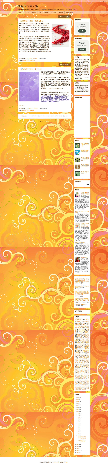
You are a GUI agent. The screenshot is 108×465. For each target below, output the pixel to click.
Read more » (21, 55)
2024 (77, 401)
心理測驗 (46, 12)
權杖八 (85, 383)
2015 (77, 450)
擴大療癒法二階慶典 (82, 347)
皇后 (87, 384)
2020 (77, 409)
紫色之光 (32, 110)
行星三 (87, 344)
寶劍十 (85, 378)
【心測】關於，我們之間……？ (85, 172)
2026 (77, 397)
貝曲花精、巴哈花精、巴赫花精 (82, 325)
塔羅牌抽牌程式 (69, 12)
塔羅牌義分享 (81, 323)
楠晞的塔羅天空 (28, 6)
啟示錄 (84, 377)
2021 (77, 407)
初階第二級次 (80, 342)
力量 (88, 376)
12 (53, 116)
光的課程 (26, 12)
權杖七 (88, 382)
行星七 (83, 352)
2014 (77, 452)
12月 (79, 413)
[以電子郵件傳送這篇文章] (40, 58)
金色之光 (80, 332)
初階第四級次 (80, 346)
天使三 (83, 353)
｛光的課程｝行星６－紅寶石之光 (31, 21)
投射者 (79, 381)
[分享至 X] (43, 58)
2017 (77, 446)
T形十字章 (81, 375)
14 (59, 116)
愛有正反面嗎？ (84, 257)
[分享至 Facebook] (44, 58)
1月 (79, 435)
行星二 (80, 337)
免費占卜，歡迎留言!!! (80, 242)
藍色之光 (87, 332)
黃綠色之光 (83, 367)
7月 (79, 423)
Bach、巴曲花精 (85, 348)
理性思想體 (81, 344)
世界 (85, 375)
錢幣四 (88, 388)
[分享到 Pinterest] (45, 58)
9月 (79, 419)
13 (56, 116)
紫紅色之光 (78, 366)
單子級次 (85, 351)
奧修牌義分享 (86, 350)
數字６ (84, 382)
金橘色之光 (78, 358)
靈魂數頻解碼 (81, 329)
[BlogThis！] (41, 58)
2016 (77, 448)
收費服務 (61, 12)
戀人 (75, 381)
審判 (81, 378)
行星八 (87, 353)
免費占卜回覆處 (82, 330)
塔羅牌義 (54, 12)
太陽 (78, 378)
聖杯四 (88, 387)
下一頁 (65, 116)
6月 (79, 425)
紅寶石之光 (32, 60)
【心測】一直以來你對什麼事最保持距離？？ (85, 159)
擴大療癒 (34, 12)
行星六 (28, 60)
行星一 (83, 339)
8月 (79, 421)
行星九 (79, 345)
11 (51, 116)
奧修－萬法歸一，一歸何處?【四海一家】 (85, 145)
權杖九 (77, 383)
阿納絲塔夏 (78, 389)
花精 (40, 12)
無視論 (83, 384)
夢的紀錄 (87, 337)
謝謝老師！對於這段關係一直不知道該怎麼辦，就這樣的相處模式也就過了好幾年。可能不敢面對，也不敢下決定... (82, 293)
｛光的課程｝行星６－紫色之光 (30, 69)
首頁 (20, 12)
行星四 (78, 335)
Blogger (66, 462)
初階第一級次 (79, 327)
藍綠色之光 (85, 366)
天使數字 (77, 370)
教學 (78, 339)
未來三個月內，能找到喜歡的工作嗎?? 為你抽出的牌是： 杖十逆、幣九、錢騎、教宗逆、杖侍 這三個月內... (82, 300)
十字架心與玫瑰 (79, 377)
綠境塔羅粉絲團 (78, 387)
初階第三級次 (85, 341)
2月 (79, 433)
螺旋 (80, 388)
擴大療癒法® (86, 335)
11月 (79, 415)
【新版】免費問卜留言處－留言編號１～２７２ (85, 194)
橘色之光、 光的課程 (79, 364)
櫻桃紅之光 (79, 372)
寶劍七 (82, 370)
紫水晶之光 (79, 336)
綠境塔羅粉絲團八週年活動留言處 (85, 151)
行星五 (76, 348)
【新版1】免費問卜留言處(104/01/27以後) (85, 225)
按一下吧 (82, 31)
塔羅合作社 (81, 361)
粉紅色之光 (83, 340)
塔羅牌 (77, 355)
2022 (77, 405)
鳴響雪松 (83, 389)
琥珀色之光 (86, 365)
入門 (79, 356)
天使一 (87, 346)
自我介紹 (84, 372)
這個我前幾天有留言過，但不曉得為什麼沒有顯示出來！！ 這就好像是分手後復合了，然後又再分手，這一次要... (82, 280)
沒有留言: (35, 58)
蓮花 (77, 388)
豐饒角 (84, 388)
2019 (77, 411)
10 (48, 116)
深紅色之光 (80, 365)
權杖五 (81, 383)
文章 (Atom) (46, 121)
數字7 (80, 382)
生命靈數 (77, 352)
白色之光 (80, 331)
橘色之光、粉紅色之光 (84, 357)
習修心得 (83, 387)
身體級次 (77, 367)
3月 (79, 431)
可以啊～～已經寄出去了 (80, 304)
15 (61, 116)
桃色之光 (86, 362)
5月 (79, 427)
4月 (79, 429)
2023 (77, 403)
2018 (77, 444)
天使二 (78, 350)
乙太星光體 (86, 345)
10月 (79, 417)
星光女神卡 (82, 371)
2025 (77, 399)
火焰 (80, 384)
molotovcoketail (56, 462)
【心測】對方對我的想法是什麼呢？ (85, 165)
